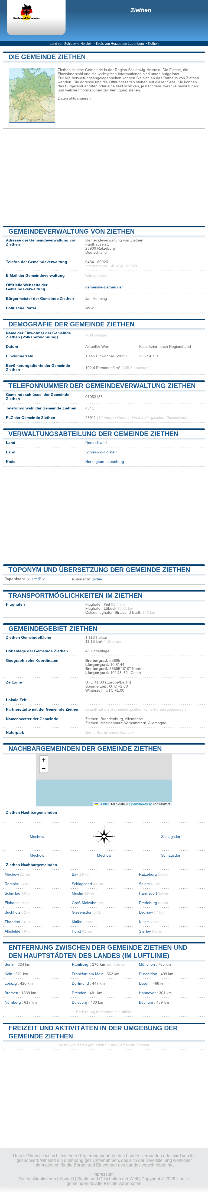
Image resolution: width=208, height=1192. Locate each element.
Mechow (37, 837)
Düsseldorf (148, 974)
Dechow (146, 912)
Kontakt (66, 1179)
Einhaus (11, 903)
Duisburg (79, 1002)
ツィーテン (35, 579)
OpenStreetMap (140, 804)
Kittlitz (77, 922)
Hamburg (80, 964)
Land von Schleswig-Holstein (71, 44)
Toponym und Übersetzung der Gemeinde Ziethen (99, 569)
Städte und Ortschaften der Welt (107, 1179)
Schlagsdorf (171, 837)
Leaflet (103, 804)
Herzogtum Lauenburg (104, 462)
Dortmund (80, 983)
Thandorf (12, 922)
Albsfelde (12, 931)
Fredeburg (148, 903)
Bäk (75, 874)
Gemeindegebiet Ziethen (52, 628)
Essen (144, 983)
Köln (8, 974)
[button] (44, 760)
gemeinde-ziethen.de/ (104, 287)
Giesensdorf (82, 912)
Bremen (11, 993)
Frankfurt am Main (87, 974)
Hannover (147, 993)
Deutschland (96, 443)
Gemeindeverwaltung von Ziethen (71, 231)
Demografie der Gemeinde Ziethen (71, 324)
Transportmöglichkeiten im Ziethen (75, 595)
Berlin (9, 964)
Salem (144, 884)
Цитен (97, 579)
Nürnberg (13, 1002)
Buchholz (12, 912)
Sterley (145, 931)
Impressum (102, 1174)
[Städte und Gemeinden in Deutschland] (31, 13)
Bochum (146, 1002)
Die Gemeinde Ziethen (47, 57)
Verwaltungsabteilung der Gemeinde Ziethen (93, 433)
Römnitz (12, 884)
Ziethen (141, 10)
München (147, 964)
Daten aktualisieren (74, 98)
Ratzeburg (148, 874)
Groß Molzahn (84, 903)
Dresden (79, 993)
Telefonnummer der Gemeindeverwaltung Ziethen (102, 385)
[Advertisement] (104, 177)
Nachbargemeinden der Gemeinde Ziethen (85, 748)
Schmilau (12, 893)
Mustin (77, 893)
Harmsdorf (148, 893)
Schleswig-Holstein (101, 452)
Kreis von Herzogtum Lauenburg (120, 44)
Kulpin (144, 922)
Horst (76, 931)
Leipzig (11, 983)
